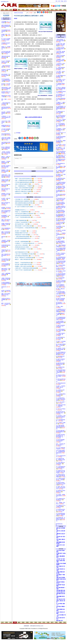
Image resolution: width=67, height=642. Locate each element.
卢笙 (57, 616)
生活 (40, 9)
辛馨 (57, 596)
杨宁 (60, 559)
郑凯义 (60, 539)
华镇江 (61, 603)
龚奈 (63, 539)
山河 (57, 559)
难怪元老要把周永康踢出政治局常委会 (29, 203)
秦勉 (61, 556)
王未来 (61, 563)
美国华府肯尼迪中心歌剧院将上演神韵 (29, 201)
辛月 (63, 566)
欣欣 (64, 609)
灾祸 (31, 9)
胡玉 (57, 566)
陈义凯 (57, 573)
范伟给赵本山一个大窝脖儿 (26, 193)
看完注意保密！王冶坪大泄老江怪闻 (28, 225)
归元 (57, 557)
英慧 (57, 577)
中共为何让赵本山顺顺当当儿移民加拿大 (30, 213)
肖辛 (64, 545)
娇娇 (57, 613)
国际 (23, 9)
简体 (56, 1)
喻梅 (60, 593)
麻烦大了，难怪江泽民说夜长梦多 (28, 259)
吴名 (57, 539)
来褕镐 (64, 563)
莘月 (63, 569)
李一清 (57, 603)
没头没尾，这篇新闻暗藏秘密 (27, 241)
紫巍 (63, 606)
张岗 (61, 617)
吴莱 (57, 599)
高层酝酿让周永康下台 (25, 209)
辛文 (60, 530)
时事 (15, 9)
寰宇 (52, 9)
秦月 (64, 559)
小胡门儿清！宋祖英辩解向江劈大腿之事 (30, 253)
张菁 (57, 554)
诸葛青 (61, 609)
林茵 (64, 560)
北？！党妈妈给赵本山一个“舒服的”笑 (29, 186)
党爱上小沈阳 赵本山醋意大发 (27, 184)
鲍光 (57, 587)
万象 (36, 9)
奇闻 (27, 9)
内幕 (11, 9)
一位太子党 (58, 614)
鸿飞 (57, 580)
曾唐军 (57, 564)
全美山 (64, 553)
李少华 (63, 612)
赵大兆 (57, 617)
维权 (56, 9)
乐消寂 (60, 566)
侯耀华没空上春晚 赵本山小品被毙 (28, 191)
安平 (62, 620)
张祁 (63, 617)
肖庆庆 (15, 18)
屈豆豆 (63, 596)
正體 (59, 1)
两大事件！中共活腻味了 (26, 231)
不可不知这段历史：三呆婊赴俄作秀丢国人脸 (30, 227)
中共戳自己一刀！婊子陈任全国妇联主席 (29, 243)
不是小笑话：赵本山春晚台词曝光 (28, 189)
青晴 (57, 586)
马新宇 (63, 550)
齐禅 (64, 599)
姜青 (60, 587)
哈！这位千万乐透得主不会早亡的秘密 (28, 206)
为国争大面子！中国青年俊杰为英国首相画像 (31, 268)
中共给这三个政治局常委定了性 (27, 222)
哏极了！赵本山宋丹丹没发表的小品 (28, 178)
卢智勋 (57, 571)
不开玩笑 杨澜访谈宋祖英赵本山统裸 (28, 182)
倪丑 (57, 606)
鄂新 (60, 590)
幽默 (19, 9)
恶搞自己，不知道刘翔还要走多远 (28, 262)
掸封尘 (57, 560)
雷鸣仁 (57, 556)
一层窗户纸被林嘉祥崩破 (26, 220)
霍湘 (63, 614)
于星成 (57, 609)
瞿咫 (62, 590)
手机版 (62, 1)
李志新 (57, 569)
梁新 (64, 603)
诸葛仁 (57, 600)
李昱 (57, 536)
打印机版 (18, 132)
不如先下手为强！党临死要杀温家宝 (29, 270)
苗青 (57, 581)
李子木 (61, 545)
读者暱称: (16, 167)
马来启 (60, 550)
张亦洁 (64, 579)
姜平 (61, 584)
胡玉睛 (63, 542)
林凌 (57, 610)
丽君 (57, 528)
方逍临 (57, 545)
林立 (63, 600)
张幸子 (61, 553)
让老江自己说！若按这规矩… (27, 245)
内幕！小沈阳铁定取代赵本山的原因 (28, 180)
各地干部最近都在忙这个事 (26, 252)
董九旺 (60, 606)
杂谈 (65, 9)
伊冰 (62, 599)
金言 (64, 571)
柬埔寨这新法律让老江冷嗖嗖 (26, 247)
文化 (44, 9)
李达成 (63, 584)
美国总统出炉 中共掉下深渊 (26, 234)
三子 (57, 604)
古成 (57, 550)
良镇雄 (61, 571)
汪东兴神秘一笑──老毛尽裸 (27, 199)
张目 (57, 597)
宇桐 (61, 569)
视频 (60, 9)
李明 (60, 533)
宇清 (62, 577)
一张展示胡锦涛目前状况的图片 (27, 236)
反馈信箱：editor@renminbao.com (33, 625)
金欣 (60, 528)
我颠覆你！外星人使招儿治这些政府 (29, 266)
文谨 (62, 530)
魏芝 (57, 620)
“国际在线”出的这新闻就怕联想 (27, 215)
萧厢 (57, 546)
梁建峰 (60, 542)
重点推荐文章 (6, 18)
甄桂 (57, 575)
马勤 (60, 599)
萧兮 (60, 536)
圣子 (62, 559)
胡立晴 (57, 543)
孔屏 (62, 528)
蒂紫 (64, 574)
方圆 (57, 561)
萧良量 (62, 587)
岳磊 (64, 590)
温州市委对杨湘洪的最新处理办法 (27, 238)
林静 (57, 542)
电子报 (65, 1)
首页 (2, 9)
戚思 (57, 593)
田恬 (60, 592)
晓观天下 (61, 574)
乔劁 (57, 590)
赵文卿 (57, 584)
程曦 (57, 533)
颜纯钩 (63, 556)
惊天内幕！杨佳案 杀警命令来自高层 (28, 264)
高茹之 (63, 581)
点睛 (60, 577)
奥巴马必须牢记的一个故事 (26, 224)
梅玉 (60, 620)
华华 (64, 592)
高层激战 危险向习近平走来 (26, 232)
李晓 (61, 600)
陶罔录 (57, 579)
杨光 (57, 551)
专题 (48, 9)
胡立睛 (57, 563)
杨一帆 (62, 536)
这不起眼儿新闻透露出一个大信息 (28, 248)
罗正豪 (57, 553)
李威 (57, 592)
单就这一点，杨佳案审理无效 (27, 211)
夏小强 (60, 581)
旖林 (62, 592)
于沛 (65, 614)
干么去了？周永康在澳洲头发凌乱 (28, 217)
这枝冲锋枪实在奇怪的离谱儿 (27, 255)
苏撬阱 (60, 596)
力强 (62, 533)
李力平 (57, 583)
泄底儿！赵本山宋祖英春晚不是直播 (28, 187)
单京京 (57, 612)
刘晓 (57, 530)
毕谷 (57, 574)
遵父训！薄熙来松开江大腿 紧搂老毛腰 (29, 257)
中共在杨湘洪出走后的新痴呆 (27, 204)
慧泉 (64, 577)
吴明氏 (61, 560)
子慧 (61, 612)
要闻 (6, 9)
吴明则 (61, 579)
